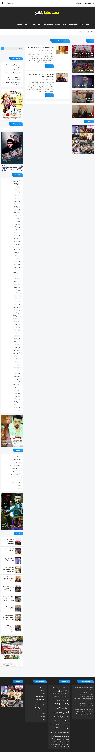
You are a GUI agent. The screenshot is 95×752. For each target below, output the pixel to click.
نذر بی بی (66, 736)
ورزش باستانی (62, 739)
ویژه (19, 488)
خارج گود (27, 24)
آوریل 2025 (17, 227)
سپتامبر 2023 (16, 282)
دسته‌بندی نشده (16, 468)
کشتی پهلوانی (59, 747)
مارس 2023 (17, 299)
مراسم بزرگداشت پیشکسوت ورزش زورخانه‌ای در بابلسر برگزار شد (9, 629)
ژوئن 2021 (17, 359)
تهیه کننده (56, 690)
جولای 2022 (17, 322)
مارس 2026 (17, 195)
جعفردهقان (57, 693)
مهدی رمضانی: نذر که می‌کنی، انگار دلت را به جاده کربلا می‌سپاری (8, 599)
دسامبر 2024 (17, 239)
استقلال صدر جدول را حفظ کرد (12, 70)
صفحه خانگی (89, 32)
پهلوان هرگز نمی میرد (61, 743)
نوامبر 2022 (17, 310)
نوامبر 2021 (17, 345)
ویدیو (39, 24)
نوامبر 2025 (17, 207)
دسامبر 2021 (17, 342)
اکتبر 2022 (17, 313)
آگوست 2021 (16, 353)
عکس (33, 24)
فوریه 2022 (17, 336)
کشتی (64, 747)
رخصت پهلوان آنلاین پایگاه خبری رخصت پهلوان (47, 13)
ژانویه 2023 (17, 304)
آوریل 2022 (17, 330)
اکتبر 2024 (17, 244)
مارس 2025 (17, 230)
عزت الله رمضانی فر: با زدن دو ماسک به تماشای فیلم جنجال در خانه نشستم (41, 75)
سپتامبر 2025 (16, 213)
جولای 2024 (17, 253)
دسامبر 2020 (17, 376)
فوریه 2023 (17, 302)
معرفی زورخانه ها (16, 477)
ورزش (67, 739)
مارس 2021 (17, 368)
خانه (93, 24)
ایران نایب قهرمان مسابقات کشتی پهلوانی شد (9, 541)
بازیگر (57, 687)
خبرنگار (61, 700)
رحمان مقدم (57, 700)
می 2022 (17, 327)
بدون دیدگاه (42, 50)
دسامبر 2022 (17, 307)
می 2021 (17, 362)
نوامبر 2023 (17, 276)
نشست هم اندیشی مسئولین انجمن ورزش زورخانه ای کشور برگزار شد (8, 618)
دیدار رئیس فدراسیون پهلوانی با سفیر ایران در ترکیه (13, 83)
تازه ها (87, 24)
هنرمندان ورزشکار (16, 483)
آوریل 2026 (17, 193)
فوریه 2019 (17, 411)
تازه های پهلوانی (16, 460)
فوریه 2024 (17, 267)
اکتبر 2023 (17, 279)
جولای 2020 (17, 391)
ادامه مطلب (49, 66)
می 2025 (17, 224)
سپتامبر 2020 (16, 385)
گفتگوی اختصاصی (73, 24)
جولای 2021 (17, 356)
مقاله (81, 24)
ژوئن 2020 (17, 393)
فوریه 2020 (17, 405)
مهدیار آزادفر (53, 732)
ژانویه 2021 (17, 373)
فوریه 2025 (17, 233)
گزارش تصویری (16, 471)
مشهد (57, 732)
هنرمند (61, 736)
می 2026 (17, 190)
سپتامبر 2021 (16, 350)
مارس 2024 (17, 264)
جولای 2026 (17, 184)
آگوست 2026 (16, 181)
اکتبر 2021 (17, 347)
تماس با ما (78, 3)
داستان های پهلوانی (48, 24)
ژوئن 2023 (17, 290)
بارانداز (60, 688)
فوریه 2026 (17, 198)
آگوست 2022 (16, 319)
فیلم (62, 728)
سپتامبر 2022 (16, 316)
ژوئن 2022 (17, 324)
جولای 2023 (17, 287)
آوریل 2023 (17, 296)
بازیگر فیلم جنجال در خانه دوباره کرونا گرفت (40, 47)
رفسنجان (59, 712)
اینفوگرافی (19, 24)
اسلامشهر (64, 688)
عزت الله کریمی (60, 724)
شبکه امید (58, 720)
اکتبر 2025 (17, 210)
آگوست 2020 (16, 388)
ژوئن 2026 (17, 187)
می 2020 (17, 396)
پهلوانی (56, 744)
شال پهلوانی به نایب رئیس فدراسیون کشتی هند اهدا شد (14, 78)
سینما (62, 720)
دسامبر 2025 (17, 204)
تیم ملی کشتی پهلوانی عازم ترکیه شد (8, 607)
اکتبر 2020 (17, 382)
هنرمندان (57, 24)
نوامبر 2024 (17, 241)
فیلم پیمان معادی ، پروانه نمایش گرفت (9, 559)
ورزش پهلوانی (62, 741)
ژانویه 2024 (17, 270)
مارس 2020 (17, 402)
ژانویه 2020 (17, 408)
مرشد (60, 732)
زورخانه (64, 24)
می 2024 (17, 259)
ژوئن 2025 (17, 221)
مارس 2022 (17, 333)
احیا (67, 687)
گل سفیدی (53, 747)
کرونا (52, 744)
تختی (62, 691)
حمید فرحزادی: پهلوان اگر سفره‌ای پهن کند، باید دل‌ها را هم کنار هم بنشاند (8, 589)
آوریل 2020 (17, 399)
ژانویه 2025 (17, 236)
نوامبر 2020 (17, 379)
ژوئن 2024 (17, 256)
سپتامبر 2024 (16, 247)
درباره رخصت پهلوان (89, 3)
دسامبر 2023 (17, 273)
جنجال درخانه (61, 696)
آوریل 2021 (17, 365)
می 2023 (17, 293)
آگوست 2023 (16, 284)
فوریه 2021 (17, 370)
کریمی (67, 747)
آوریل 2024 (17, 261)
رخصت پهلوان (62, 704)
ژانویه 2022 (17, 339)
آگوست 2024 (16, 250)
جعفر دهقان (64, 693)
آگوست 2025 (16, 216)
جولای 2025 (17, 218)
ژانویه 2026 (17, 201)
